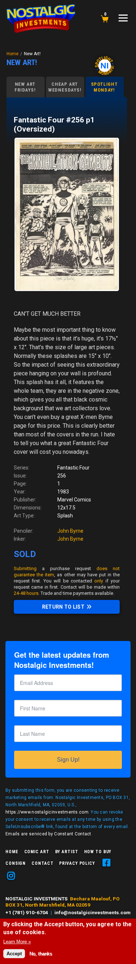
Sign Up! (68, 760)
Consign (15, 863)
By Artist (66, 851)
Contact (42, 863)
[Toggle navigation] (123, 18)
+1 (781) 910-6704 (26, 912)
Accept (14, 953)
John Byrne (70, 531)
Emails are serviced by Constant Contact (48, 833)
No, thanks (40, 953)
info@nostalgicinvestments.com (92, 912)
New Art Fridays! (25, 87)
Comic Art (36, 851)
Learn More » (17, 941)
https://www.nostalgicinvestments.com (46, 812)
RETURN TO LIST (63, 607)
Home (12, 53)
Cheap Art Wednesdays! (65, 87)
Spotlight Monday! (104, 87)
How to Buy (98, 851)
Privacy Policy (77, 863)
